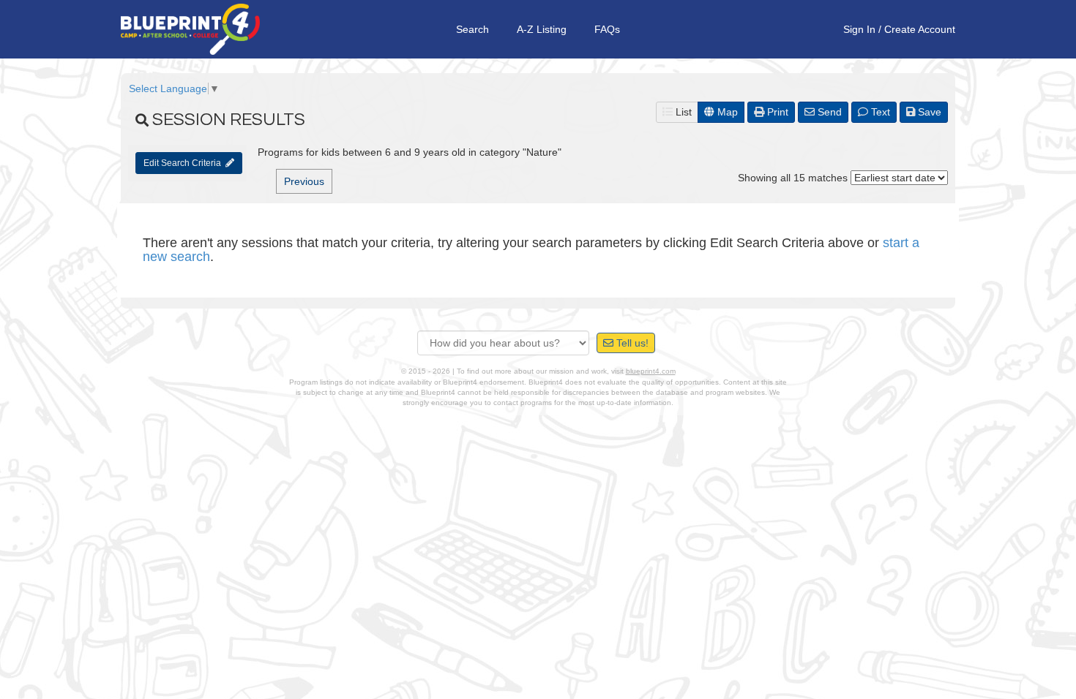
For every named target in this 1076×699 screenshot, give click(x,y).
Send (828, 112)
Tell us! (631, 343)
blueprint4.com (651, 371)
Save (928, 112)
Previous (304, 181)
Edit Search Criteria (184, 163)
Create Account (919, 29)
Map (726, 112)
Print (776, 112)
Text (879, 112)
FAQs (607, 29)
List (682, 112)
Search (472, 29)
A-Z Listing (542, 29)
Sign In (859, 29)
